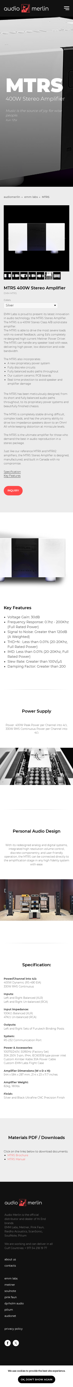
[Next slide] (65, 238)
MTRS (45, 197)
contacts (10, 1265)
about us (10, 1259)
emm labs (31, 197)
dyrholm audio (14, 1303)
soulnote (10, 1291)
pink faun (10, 1297)
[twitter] (16, 1345)
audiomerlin (12, 197)
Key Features (12, 475)
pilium (8, 1309)
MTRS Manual (16, 1159)
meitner (9, 1284)
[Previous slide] (8, 238)
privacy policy (13, 1328)
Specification (12, 471)
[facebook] (7, 1345)
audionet (10, 1316)
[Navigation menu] (66, 8)
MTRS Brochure (17, 1155)
